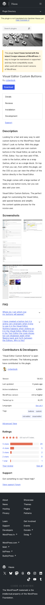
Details (8, 96)
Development (11, 116)
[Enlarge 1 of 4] (18, 223)
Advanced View (9, 423)
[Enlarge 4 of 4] (39, 268)
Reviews (9, 103)
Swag (27, 534)
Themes (27, 504)
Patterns (28, 513)
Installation (10, 109)
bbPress (7, 551)
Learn (5, 521)
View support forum (11, 484)
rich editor (26, 416)
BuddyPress (9, 556)
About (5, 500)
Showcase (28, 500)
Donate (28, 530)
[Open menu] (41, 3)
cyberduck (10, 80)
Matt (6, 547)
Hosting (6, 509)
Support (8, 122)
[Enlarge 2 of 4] (39, 223)
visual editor (37, 416)
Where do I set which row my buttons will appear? (14, 313)
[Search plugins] (29, 28)
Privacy (5, 513)
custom (39, 411)
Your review (7, 466)
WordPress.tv (9, 534)
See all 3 (39, 406)
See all (39, 466)
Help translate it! (22, 20)
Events (27, 525)
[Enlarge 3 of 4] (18, 244)
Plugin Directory (9, 11)
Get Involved (30, 521)
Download (8, 87)
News (5, 504)
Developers (7, 530)
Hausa (11, 567)
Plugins (27, 509)
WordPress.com (11, 542)
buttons (31, 411)
